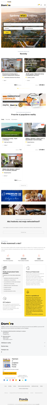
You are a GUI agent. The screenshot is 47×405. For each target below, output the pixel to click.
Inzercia (14, 386)
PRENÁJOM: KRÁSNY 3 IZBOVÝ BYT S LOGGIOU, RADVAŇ (11, 170)
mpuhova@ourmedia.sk (7, 339)
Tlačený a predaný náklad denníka (24, 386)
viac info (37, 404)
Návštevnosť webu (35, 386)
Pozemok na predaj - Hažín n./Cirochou (9, 139)
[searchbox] (23, 24)
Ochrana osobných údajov (23, 388)
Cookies (31, 392)
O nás (5, 386)
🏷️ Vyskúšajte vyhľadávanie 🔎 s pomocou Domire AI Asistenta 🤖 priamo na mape (23, 38)
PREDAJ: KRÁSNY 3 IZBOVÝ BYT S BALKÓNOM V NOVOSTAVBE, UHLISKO (35, 139)
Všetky (2, 119)
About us (6, 392)
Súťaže (41, 386)
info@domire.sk (6, 334)
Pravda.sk (38, 308)
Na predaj (8, 119)
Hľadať (7, 32)
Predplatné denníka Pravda (9, 373)
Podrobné (34, 32)
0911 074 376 (5, 333)
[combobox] (23, 24)
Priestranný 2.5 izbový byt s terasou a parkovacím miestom (11, 74)
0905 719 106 (5, 338)
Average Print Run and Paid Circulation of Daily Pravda (19, 392)
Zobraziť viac (23, 185)
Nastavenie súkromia (38, 392)
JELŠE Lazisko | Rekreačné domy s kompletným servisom (35, 74)
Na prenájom (14, 119)
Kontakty (9, 386)
